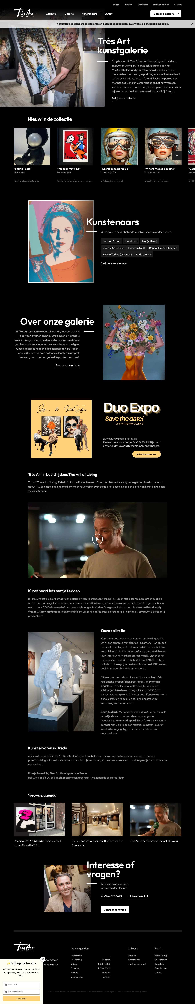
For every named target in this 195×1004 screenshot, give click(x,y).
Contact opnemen (115, 909)
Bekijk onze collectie (123, 98)
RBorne (144, 991)
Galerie (69, 13)
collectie (135, 660)
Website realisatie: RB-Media (128, 991)
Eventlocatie (142, 4)
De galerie (159, 964)
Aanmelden (21, 998)
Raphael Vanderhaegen (163, 248)
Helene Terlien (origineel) (117, 254)
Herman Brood (111, 241)
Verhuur (128, 4)
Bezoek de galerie (164, 13)
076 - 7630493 (113, 896)
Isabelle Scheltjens (113, 248)
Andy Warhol (144, 254)
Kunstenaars (89, 13)
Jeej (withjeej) (149, 241)
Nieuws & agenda (161, 4)
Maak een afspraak (137, 964)
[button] (18, 155)
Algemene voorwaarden (77, 991)
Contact (178, 4)
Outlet (108, 13)
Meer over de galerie (67, 365)
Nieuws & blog (161, 955)
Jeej (152, 677)
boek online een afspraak (71, 777)
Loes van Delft (136, 248)
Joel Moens (131, 241)
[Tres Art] (25, 12)
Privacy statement (96, 991)
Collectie (51, 13)
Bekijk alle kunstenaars (114, 263)
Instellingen (109, 991)
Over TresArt (161, 959)
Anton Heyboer (48, 611)
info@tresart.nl (139, 896)
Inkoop (116, 4)
